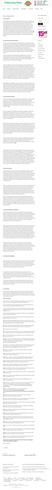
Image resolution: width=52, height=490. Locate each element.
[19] (20, 151)
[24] (4, 413)
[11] (3, 360)
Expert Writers (23, 8)
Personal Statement (41, 48)
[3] (33, 30)
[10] (3, 357)
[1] (3, 320)
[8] (3, 349)
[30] (4, 436)
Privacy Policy (43, 480)
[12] (3, 364)
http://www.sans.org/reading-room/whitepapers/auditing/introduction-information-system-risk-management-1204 (18, 391)
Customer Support (15, 8)
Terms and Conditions (7, 481)
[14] (4, 371)
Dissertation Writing (41, 50)
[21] (28, 158)
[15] (3, 375)
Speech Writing (40, 46)
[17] (31, 139)
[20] (4, 398)
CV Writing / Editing (41, 58)
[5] (8, 47)
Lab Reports (40, 56)
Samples (6, 447)
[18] (15, 142)
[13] (9, 106)
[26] (15, 202)
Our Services (30, 8)
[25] (10, 197)
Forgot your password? (42, 26)
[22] (3, 405)
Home (4, 8)
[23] (4, 409)
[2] (6, 27)
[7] (20, 60)
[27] (4, 425)
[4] (17, 45)
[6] (7, 57)
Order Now (37, 8)
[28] (4, 428)
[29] (4, 432)
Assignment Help (41, 54)
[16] (3, 378)
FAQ (41, 8)
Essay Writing (14, 480)
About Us (8, 8)
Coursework (40, 52)
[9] (3, 353)
